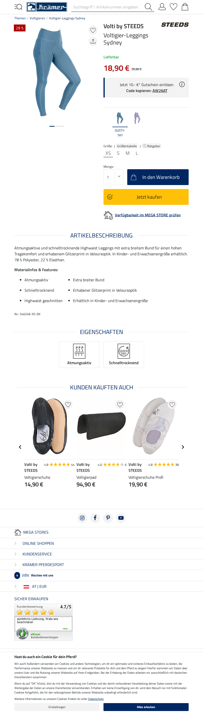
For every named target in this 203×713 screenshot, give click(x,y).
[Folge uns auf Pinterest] (108, 518)
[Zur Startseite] (46, 6)
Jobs (34, 575)
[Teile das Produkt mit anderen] (93, 41)
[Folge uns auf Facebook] (95, 518)
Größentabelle (127, 145)
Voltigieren (37, 18)
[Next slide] (185, 125)
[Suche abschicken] (149, 7)
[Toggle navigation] (18, 6)
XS (108, 153)
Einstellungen (57, 707)
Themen (20, 18)
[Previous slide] (107, 125)
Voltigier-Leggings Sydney (67, 18)
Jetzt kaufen (149, 197)
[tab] (52, 126)
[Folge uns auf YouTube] (121, 518)
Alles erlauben (146, 707)
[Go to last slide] (20, 447)
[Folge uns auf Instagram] (82, 518)
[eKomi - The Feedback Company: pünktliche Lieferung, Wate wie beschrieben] (43, 622)
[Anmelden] (162, 6)
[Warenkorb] (185, 6)
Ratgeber (154, 145)
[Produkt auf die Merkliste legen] (93, 30)
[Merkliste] (173, 6)
